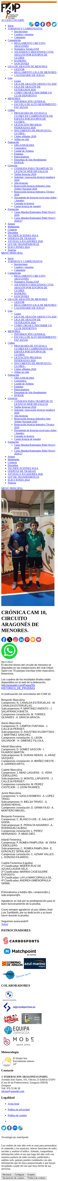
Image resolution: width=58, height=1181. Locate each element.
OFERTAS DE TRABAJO (22, 471)
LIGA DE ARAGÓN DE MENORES (27, 299)
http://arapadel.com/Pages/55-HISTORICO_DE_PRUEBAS (18, 687)
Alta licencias (21, 415)
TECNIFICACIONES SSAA (23, 468)
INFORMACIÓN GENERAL (30, 334)
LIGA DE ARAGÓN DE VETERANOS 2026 (27, 321)
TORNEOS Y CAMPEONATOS (25, 261)
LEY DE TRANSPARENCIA (23, 477)
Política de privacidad (19, 1109)
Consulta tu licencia (24, 436)
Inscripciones (21, 264)
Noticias (12, 482)
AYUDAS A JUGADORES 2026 (25, 474)
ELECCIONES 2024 (19, 479)
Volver (4, 924)
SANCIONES (21, 296)
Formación (13, 442)
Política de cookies (17, 1115)
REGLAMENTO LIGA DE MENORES (35, 305)
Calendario (19, 270)
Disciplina (13, 465)
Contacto (12, 462)
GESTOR (19, 302)
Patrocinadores (21, 389)
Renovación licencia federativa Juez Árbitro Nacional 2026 (32, 420)
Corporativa (20, 380)
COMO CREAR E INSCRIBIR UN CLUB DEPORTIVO (33, 327)
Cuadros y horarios (24, 267)
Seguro (11, 456)
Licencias (12, 398)
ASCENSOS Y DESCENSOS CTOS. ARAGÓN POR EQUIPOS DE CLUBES (34, 287)
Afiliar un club (21, 372)
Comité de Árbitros (24, 383)
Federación (13, 375)
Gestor (17, 313)
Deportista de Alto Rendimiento (30, 392)
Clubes (11, 343)
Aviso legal (13, 1103)
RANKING (20, 293)
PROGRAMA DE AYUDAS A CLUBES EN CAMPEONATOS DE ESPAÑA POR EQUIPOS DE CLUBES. (33, 350)
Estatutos (18, 386)
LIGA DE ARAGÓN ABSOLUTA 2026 (35, 316)
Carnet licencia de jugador (27, 439)
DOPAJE (19, 395)
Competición (14, 273)
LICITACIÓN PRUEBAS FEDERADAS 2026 (28, 359)
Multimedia (13, 459)
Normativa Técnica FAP (26, 281)
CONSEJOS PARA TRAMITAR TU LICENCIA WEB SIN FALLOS (33, 402)
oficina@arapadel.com (12, 1091)
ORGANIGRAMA (24, 378)
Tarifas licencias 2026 (25, 407)
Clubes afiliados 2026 (25, 369)
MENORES (14, 331)
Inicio (11, 258)
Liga (10, 310)
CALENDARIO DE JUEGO (29, 308)
